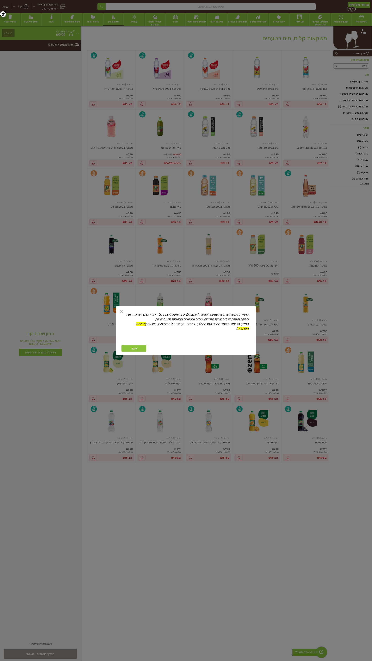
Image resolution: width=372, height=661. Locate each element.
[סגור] (121, 311)
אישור (134, 348)
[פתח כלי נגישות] (3, 14)
